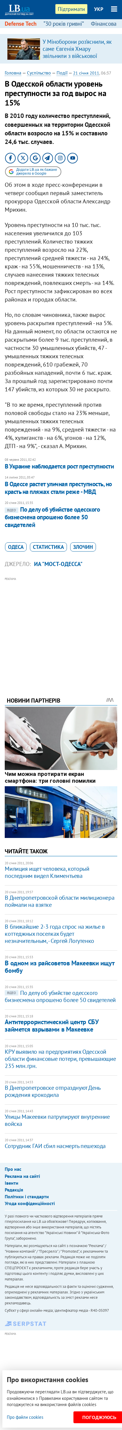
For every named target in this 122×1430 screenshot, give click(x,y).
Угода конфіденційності (30, 1203)
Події (62, 73)
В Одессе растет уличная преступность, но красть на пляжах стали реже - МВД (58, 488)
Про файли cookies (25, 1417)
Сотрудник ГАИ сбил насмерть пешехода (55, 1146)
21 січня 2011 (86, 73)
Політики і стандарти (27, 1196)
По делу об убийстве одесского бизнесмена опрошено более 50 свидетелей (52, 517)
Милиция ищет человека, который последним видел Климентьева (47, 872)
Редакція (14, 1190)
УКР (98, 9)
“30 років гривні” (64, 23)
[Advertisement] (61, 629)
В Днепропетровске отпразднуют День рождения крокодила (52, 1091)
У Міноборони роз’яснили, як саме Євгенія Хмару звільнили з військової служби (77, 52)
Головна (13, 73)
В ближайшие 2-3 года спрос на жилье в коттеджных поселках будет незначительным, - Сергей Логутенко (55, 934)
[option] (61, 49)
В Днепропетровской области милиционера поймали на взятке (59, 901)
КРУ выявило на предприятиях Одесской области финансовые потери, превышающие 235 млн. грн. (60, 1059)
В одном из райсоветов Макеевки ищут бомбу (59, 967)
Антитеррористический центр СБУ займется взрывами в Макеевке (51, 1025)
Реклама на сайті (22, 1176)
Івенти (11, 1183)
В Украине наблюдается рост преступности (59, 466)
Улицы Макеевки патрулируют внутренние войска (57, 1120)
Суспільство (39, 73)
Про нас (13, 1169)
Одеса (16, 547)
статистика (48, 547)
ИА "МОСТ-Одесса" (58, 564)
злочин (83, 547)
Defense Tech (20, 23)
